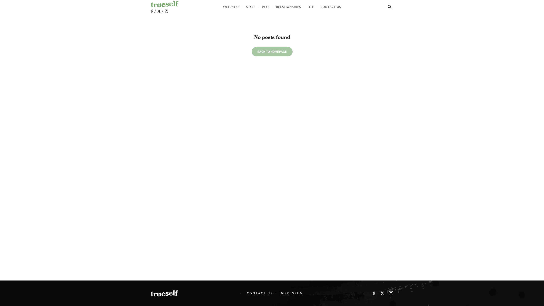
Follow (159, 11)
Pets (266, 7)
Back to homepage (272, 52)
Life (310, 7)
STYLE (250, 7)
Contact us (330, 7)
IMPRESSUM (291, 293)
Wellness (231, 7)
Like (152, 11)
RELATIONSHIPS (288, 7)
